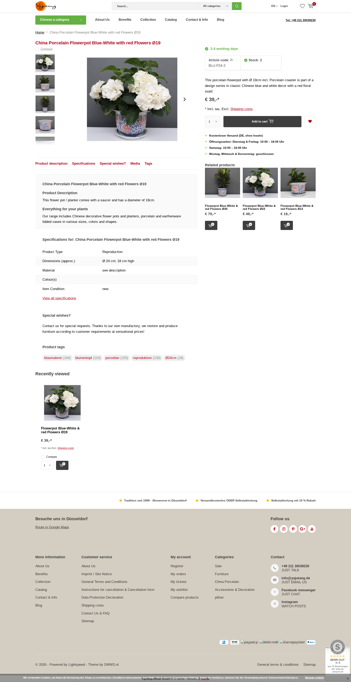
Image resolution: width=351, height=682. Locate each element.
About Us (102, 19)
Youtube (312, 529)
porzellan (116, 358)
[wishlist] (302, 6)
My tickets (178, 582)
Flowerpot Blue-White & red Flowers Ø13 (297, 207)
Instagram (284, 529)
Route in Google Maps (52, 527)
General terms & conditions (278, 665)
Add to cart (211, 225)
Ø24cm (174, 358)
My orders (178, 574)
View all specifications (59, 298)
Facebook (274, 529)
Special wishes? (113, 163)
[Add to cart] (62, 465)
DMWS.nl (111, 665)
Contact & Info (197, 19)
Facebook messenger (299, 590)
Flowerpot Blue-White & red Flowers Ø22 (259, 207)
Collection (148, 19)
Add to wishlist (310, 121)
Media (135, 163)
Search (237, 6)
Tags (148, 163)
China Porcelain (227, 582)
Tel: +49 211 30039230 (301, 20)
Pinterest (293, 529)
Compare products (185, 597)
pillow (219, 597)
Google (302, 529)
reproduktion (147, 358)
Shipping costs (241, 109)
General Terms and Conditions (104, 582)
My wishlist (179, 590)
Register (177, 566)
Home (39, 32)
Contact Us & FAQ (95, 613)
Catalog (171, 19)
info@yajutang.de (296, 578)
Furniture (222, 574)
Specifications (83, 163)
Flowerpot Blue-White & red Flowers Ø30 (221, 207)
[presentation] (185, 99)
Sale (218, 566)
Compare (51, 456)
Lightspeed (76, 665)
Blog (220, 19)
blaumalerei (57, 358)
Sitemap (87, 621)
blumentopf (88, 358)
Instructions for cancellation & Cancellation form (117, 590)
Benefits (125, 19)
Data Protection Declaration (102, 597)
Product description (51, 163)
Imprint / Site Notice (96, 574)
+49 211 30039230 (295, 566)
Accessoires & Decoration (235, 590)
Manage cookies (314, 677)
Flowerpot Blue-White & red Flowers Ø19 (60, 430)
